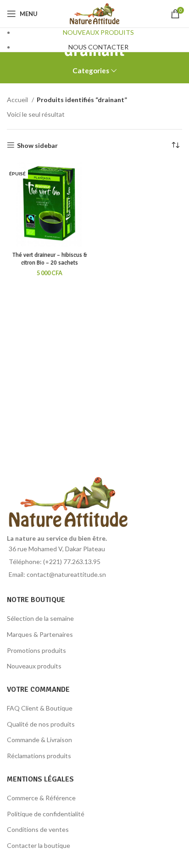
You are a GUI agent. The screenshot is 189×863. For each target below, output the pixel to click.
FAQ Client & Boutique (39, 708)
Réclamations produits (39, 756)
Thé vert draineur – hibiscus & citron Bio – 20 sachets (49, 259)
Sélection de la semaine (40, 618)
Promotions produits (36, 650)
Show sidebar (37, 145)
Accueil (18, 99)
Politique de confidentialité (45, 814)
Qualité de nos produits (41, 724)
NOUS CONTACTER (98, 47)
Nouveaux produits (34, 666)
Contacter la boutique (38, 845)
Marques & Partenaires (40, 634)
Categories (90, 70)
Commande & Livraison (39, 740)
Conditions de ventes (38, 829)
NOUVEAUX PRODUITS (98, 32)
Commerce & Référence (41, 798)
